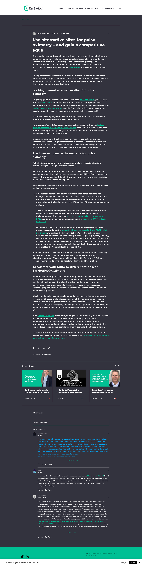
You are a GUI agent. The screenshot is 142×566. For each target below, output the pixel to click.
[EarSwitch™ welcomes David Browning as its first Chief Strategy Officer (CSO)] (105, 378)
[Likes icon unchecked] (39, 464)
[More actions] (108, 33)
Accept (133, 563)
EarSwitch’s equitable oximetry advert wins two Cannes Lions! (71, 391)
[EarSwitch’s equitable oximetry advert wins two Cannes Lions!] (71, 378)
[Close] (139, 562)
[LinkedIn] (27, 557)
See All (117, 366)
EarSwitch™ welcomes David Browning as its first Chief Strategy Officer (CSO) (102, 391)
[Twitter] (22, 557)
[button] (118, 8)
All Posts (25, 19)
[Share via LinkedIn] (44, 348)
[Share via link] (49, 348)
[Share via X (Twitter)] (39, 348)
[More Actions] (108, 434)
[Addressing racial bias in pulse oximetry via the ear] (37, 378)
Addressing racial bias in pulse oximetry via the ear (37, 391)
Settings (123, 563)
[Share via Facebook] (34, 348)
